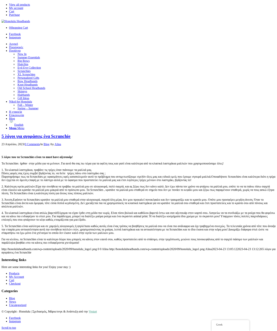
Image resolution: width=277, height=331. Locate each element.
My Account (16, 276)
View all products (19, 4)
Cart (11, 11)
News (12, 301)
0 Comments (32, 144)
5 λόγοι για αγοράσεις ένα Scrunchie (36, 136)
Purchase (14, 14)
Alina (57, 144)
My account (16, 8)
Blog (46, 144)
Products (14, 273)
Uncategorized (17, 305)
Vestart (93, 311)
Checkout (15, 283)
